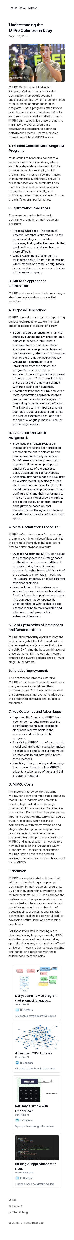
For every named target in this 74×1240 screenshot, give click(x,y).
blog (22, 7)
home (13, 7)
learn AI (33, 7)
